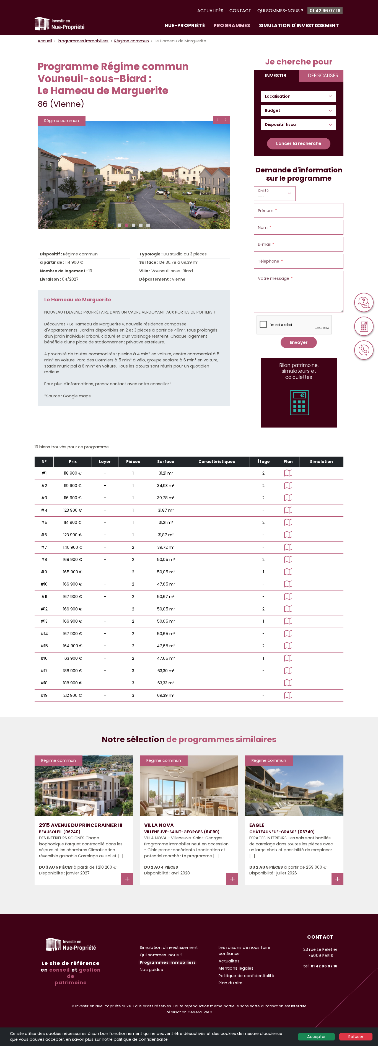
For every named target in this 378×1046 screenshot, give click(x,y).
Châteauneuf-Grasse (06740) (282, 832)
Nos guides (151, 969)
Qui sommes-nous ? (280, 10)
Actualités (210, 10)
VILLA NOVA (159, 825)
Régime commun (131, 41)
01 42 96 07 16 (325, 10)
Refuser (355, 1036)
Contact (240, 10)
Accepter (316, 1036)
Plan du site (230, 983)
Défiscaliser (323, 75)
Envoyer (299, 342)
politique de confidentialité (141, 1039)
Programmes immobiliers (83, 41)
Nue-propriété (185, 25)
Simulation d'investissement (299, 25)
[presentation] (217, 120)
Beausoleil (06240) (60, 832)
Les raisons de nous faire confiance (244, 950)
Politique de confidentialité (246, 975)
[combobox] (280, 97)
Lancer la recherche (298, 143)
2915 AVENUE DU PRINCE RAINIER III (80, 825)
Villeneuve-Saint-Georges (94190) (182, 832)
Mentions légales (236, 968)
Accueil (45, 41)
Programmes (232, 25)
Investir (275, 75)
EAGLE (256, 825)
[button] (119, 225)
